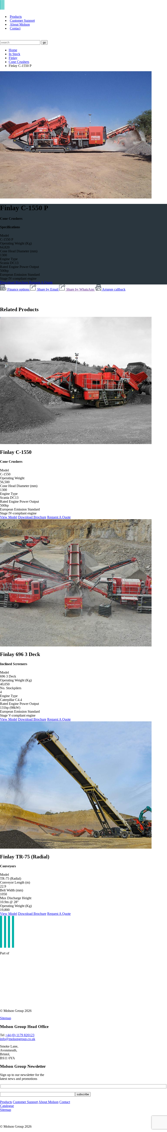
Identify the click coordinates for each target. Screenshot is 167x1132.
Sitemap (5, 1018)
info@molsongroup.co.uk (17, 1039)
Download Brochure (14, 282)
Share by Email (48, 289)
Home (13, 50)
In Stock (14, 54)
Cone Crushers (19, 62)
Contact (15, 28)
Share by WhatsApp (80, 289)
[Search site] (2, 38)
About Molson (20, 24)
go (44, 42)
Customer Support (22, 20)
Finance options (18, 289)
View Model (8, 517)
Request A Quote (41, 282)
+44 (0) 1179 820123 (19, 1035)
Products (16, 16)
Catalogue (7, 1106)
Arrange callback (113, 289)
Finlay (13, 58)
